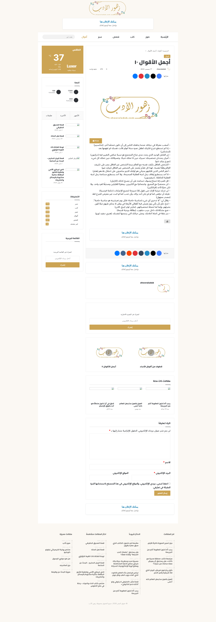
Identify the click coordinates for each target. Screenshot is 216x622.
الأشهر (76, 115)
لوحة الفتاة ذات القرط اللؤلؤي (57, 148)
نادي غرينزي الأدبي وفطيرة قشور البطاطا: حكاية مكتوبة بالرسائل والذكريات (56, 175)
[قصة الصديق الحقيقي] (73, 128)
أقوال (84, 37)
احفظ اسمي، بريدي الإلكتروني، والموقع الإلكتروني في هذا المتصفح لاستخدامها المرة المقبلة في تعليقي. (130, 485)
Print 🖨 (96, 141)
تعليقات (49, 115)
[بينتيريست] (141, 76)
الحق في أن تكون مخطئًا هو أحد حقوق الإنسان (102, 405)
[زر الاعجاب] (167, 221)
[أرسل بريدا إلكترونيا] (155, 69)
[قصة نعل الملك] (73, 139)
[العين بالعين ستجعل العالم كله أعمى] (130, 394)
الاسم (166, 462)
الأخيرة (63, 115)
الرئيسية (164, 37)
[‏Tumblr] (141, 253)
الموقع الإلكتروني (120, 473)
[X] (153, 76)
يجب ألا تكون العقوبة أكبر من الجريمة (159, 405)
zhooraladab (161, 69)
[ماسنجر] (135, 76)
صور (148, 37)
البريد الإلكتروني (162, 473)
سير (100, 37)
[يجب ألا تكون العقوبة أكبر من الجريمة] (158, 394)
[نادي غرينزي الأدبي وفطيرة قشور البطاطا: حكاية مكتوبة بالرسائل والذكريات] (73, 173)
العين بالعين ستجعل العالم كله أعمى (130, 405)
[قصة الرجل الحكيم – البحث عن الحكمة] (73, 161)
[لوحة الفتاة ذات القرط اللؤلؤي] (73, 150)
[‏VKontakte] (123, 253)
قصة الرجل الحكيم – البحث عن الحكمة (55, 160)
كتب (132, 37)
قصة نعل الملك (57, 136)
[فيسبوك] (159, 76)
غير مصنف (74, 224)
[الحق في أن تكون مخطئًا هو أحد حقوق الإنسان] (102, 394)
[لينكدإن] (147, 76)
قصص (116, 37)
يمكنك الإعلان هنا (108, 21)
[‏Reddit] (129, 253)
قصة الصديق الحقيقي (58, 126)
